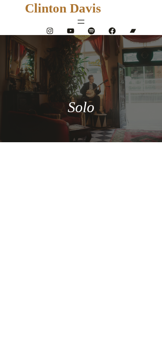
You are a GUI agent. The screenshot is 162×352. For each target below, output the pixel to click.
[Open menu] (81, 22)
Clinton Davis (63, 8)
